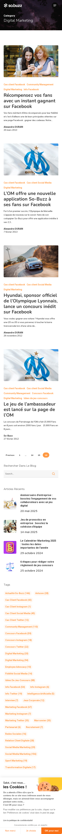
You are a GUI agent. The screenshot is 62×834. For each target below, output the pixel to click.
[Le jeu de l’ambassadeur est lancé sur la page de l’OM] (31, 365)
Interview (11, 700)
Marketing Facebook (18, 707)
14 (32, 455)
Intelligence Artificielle (40, 693)
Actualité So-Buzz (17, 593)
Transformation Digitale (20, 767)
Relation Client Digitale (19, 740)
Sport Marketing (16, 760)
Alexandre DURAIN (13, 127)
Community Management (40, 84)
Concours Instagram (18, 640)
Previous (10, 455)
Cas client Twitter (17, 620)
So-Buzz (8, 435)
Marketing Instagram (18, 714)
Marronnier (42, 720)
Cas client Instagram (18, 606)
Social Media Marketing (20, 747)
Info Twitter (13, 693)
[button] (55, 5)
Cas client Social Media (39, 182)
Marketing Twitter (17, 720)
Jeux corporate (33, 700)
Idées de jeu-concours (36, 398)
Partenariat (13, 727)
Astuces (41, 593)
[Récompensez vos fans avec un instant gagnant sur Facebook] (31, 61)
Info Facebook (31, 89)
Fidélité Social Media (18, 673)
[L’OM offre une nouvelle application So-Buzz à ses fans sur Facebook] (31, 159)
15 (39, 455)
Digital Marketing (13, 89)
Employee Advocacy (18, 667)
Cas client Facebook (14, 84)
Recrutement (34, 727)
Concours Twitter (16, 647)
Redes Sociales (15, 734)
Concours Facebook (42, 393)
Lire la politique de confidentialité (18, 820)
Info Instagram (39, 687)
